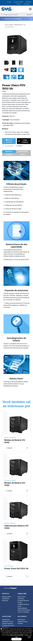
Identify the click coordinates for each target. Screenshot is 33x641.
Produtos (11, 24)
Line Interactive (8, 566)
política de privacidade (16, 635)
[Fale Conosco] (29, 637)
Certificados (21, 598)
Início (6, 24)
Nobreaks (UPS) (18, 24)
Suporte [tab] (23, 154)
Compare (27, 4)
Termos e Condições (23, 612)
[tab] (6, 62)
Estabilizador (5, 598)
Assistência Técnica (7, 621)
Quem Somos (21, 596)
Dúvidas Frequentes (7, 623)
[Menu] (30, 9)
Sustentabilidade (22, 608)
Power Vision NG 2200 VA (16, 568)
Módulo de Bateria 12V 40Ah (14, 441)
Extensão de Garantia (8, 625)
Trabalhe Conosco (23, 621)
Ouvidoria (20, 623)
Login (9, 2)
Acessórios (5, 600)
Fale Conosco (21, 619)
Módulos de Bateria (10, 437)
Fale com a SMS (19, 2)
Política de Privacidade (24, 610)
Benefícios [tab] (9, 151)
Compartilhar (8, 146)
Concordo (16, 639)
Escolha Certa (6, 619)
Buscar (29, 14)
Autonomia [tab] (9, 154)
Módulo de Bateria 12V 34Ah (14, 484)
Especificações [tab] (23, 151)
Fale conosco (5, 627)
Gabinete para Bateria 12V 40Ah (16, 527)
